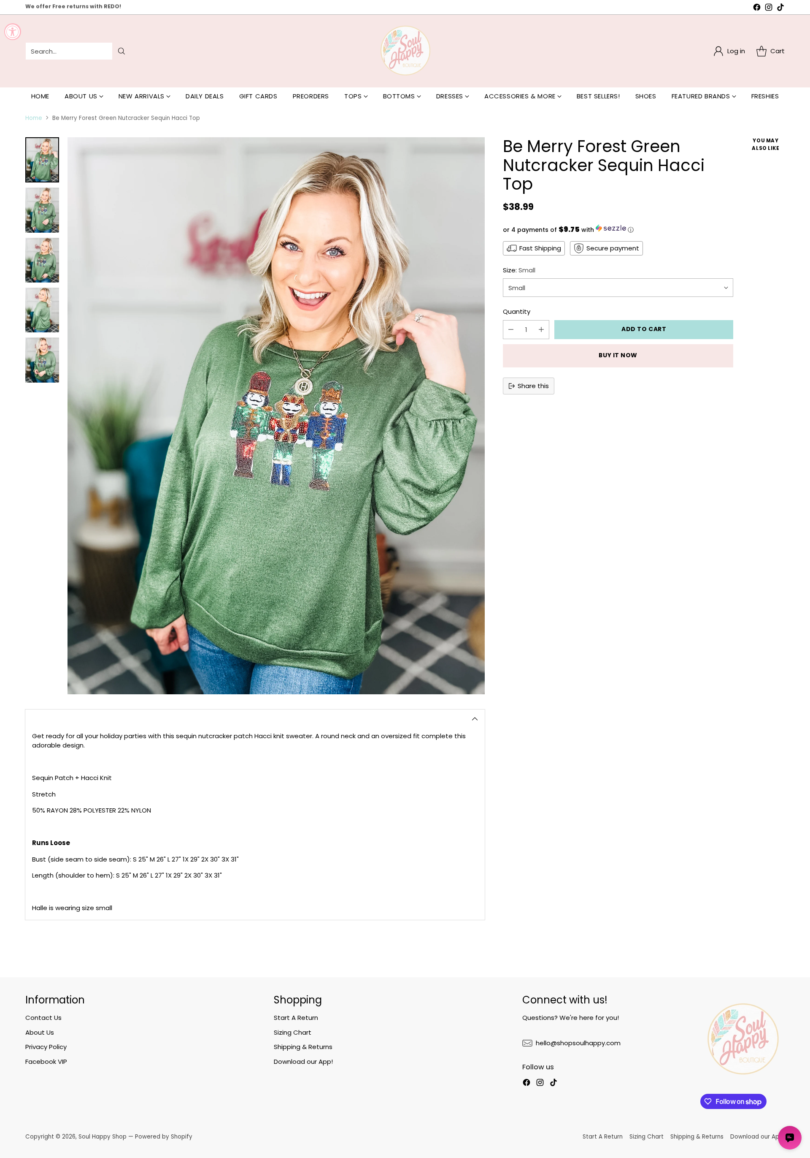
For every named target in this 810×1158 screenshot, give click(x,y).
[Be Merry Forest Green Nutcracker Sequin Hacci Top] (276, 415)
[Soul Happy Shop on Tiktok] (780, 8)
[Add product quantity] (541, 330)
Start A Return (296, 1017)
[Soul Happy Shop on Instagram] (768, 8)
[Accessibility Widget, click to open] (12, 31)
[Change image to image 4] (42, 310)
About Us (39, 1032)
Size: (519, 270)
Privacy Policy (46, 1046)
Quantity (516, 311)
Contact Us (43, 1017)
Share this (533, 385)
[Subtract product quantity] (510, 330)
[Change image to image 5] (42, 359)
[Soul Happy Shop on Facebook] (757, 8)
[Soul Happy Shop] (405, 51)
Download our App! (303, 1061)
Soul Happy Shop (102, 1137)
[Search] (121, 51)
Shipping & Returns (303, 1046)
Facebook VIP (46, 1061)
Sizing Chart (292, 1032)
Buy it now (618, 355)
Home (33, 118)
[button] (618, 229)
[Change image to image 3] (42, 260)
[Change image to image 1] (42, 159)
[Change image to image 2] (42, 210)
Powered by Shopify (163, 1137)
